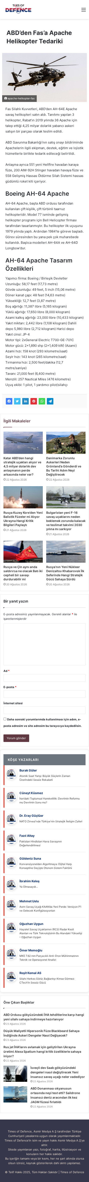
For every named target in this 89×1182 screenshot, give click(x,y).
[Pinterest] (33, 401)
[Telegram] (50, 401)
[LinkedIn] (25, 401)
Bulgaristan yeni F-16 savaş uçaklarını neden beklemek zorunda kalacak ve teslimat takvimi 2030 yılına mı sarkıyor (66, 521)
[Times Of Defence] (19, 9)
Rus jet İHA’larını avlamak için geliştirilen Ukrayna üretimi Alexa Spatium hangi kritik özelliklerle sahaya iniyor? (42, 1051)
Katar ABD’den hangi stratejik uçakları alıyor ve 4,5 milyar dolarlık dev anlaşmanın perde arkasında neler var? (22, 466)
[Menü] (83, 11)
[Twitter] (17, 401)
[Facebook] (9, 401)
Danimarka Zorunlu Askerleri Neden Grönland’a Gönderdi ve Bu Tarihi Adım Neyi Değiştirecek (63, 466)
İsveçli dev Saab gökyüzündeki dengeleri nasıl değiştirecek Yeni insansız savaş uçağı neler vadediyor (57, 1072)
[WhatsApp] (42, 401)
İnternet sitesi (13, 703)
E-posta (9, 687)
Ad (6, 671)
